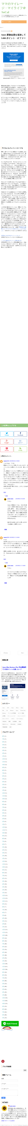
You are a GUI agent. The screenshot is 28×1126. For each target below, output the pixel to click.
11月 (3, 761)
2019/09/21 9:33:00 (20, 498)
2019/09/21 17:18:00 (20, 565)
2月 (3, 753)
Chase (12, 707)
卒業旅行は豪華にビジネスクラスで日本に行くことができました (13, 229)
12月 (3, 759)
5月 (3, 744)
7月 (3, 739)
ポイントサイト (5, 718)
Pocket (7, 450)
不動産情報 (4, 727)
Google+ (6, 442)
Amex (3, 707)
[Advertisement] (14, 121)
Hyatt (22, 707)
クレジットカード (21, 716)
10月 (3, 764)
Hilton (17, 707)
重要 (9, 721)
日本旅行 (19, 724)
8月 (3, 736)
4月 (3, 747)
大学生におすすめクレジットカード (10, 235)
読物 (20, 721)
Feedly (20, 450)
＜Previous (5, 652)
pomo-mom (10, 498)
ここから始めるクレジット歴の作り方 (11, 240)
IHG (3, 710)
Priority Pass (22, 710)
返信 (5, 492)
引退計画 (4, 721)
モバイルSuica (20, 718)
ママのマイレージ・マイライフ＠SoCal (13, 8)
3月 (3, 750)
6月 (3, 741)
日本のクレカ (5, 724)
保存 (10, 727)
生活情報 (15, 721)
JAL (7, 710)
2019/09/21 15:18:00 (14, 537)
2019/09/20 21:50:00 (14, 461)
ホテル (12, 718)
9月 (3, 767)
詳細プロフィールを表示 (8, 1120)
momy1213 (6, 461)
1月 (3, 756)
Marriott (12, 710)
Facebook (20, 435)
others (17, 710)
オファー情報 (21, 713)
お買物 (3, 716)
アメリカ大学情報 (12, 713)
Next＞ (22, 652)
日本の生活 (12, 724)
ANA (8, 707)
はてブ (20, 442)
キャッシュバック (11, 716)
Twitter (7, 435)
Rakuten (4, 713)
